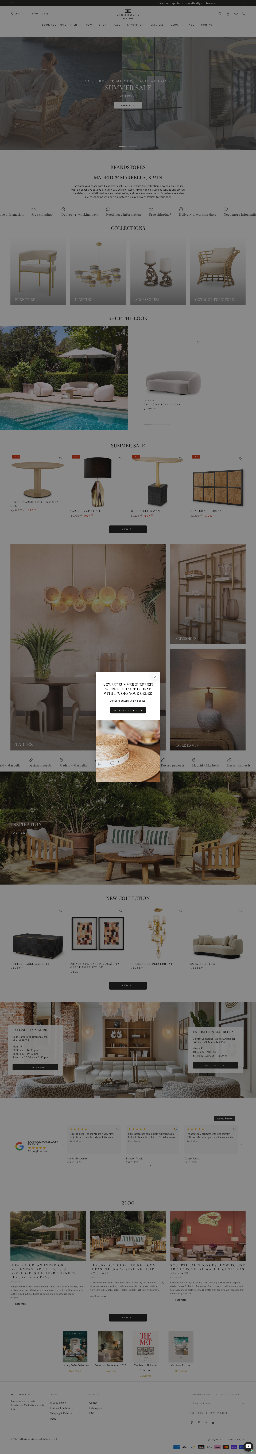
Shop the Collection (128, 710)
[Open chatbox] (248, 1447)
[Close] (155, 676)
